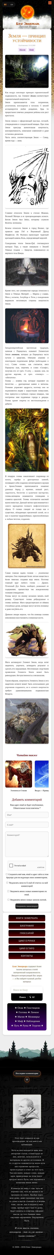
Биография (27, 925)
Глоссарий (27, 933)
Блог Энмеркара (27, 23)
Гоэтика (23, 1012)
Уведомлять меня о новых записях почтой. (28, 900)
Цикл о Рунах (27, 940)
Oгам (20, 1007)
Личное (35, 1012)
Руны (25, 1025)
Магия (22, 50)
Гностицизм (33, 1007)
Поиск (22, 997)
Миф (31, 50)
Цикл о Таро (26, 948)
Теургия (36, 1025)
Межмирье (34, 1016)
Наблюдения (33, 1021)
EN (12, 4)
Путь (16, 1025)
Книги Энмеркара (27, 918)
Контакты (27, 955)
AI (33, 997)
